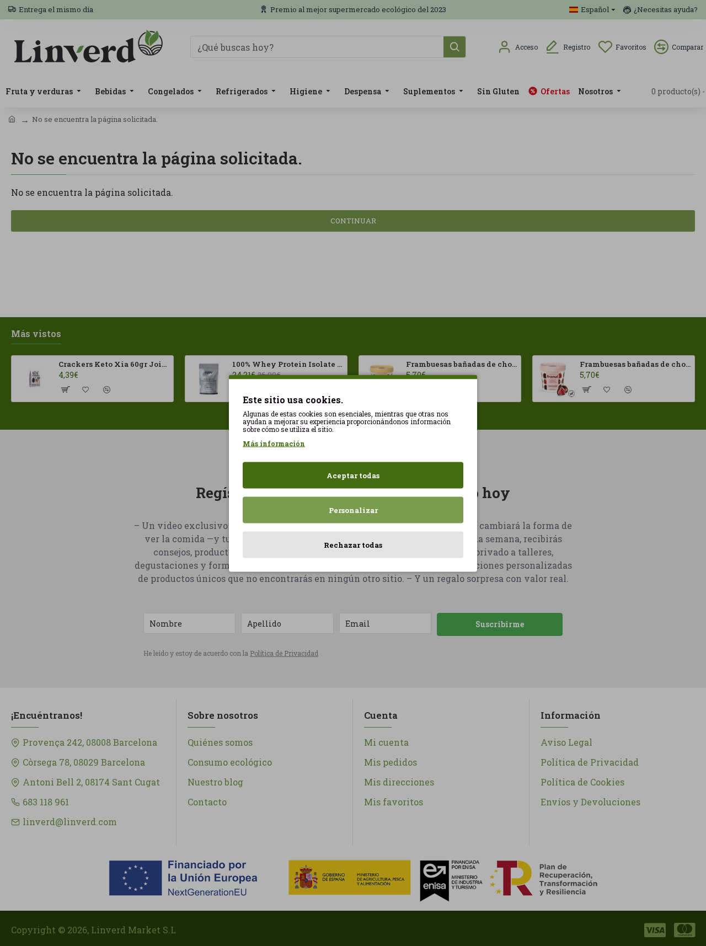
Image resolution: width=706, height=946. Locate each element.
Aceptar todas (353, 475)
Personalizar (353, 510)
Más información (274, 443)
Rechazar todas (353, 544)
